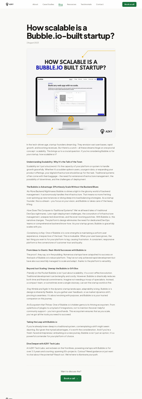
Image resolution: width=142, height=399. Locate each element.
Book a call (129, 4)
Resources (71, 4)
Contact (100, 4)
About (35, 4)
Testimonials (86, 4)
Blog (61, 4)
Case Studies (48, 4)
